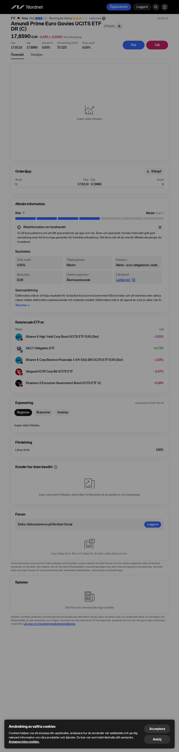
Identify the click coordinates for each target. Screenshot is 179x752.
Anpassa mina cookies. (24, 742)
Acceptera (157, 729)
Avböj (157, 739)
